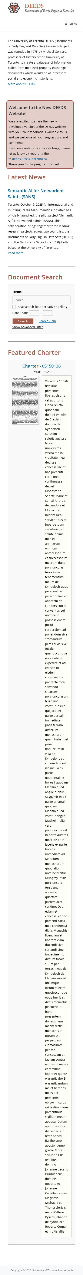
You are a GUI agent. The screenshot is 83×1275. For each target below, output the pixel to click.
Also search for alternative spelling (42, 307)
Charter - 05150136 (41, 366)
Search (23, 321)
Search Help (47, 321)
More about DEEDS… (22, 84)
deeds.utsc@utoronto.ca (29, 159)
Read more (15, 253)
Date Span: (20, 313)
